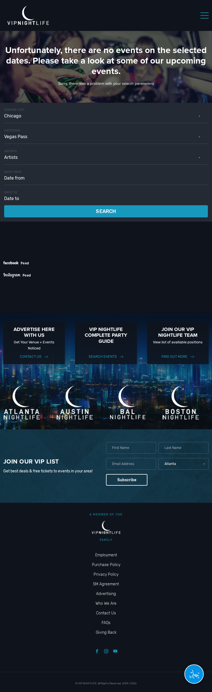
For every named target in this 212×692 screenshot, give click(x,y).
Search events (103, 356)
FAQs (106, 622)
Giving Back (106, 632)
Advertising (106, 593)
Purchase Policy (106, 564)
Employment (106, 555)
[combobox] (106, 116)
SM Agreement (106, 584)
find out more (174, 356)
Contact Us (30, 356)
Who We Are (106, 603)
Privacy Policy (106, 574)
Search (106, 211)
